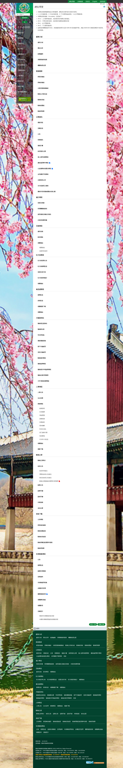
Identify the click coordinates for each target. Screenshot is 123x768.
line (26, 27)
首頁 (103, 4)
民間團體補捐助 (42, 208)
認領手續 (40, 496)
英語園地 (42, 436)
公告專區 (40, 519)
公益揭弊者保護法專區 (44, 168)
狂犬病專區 (40, 255)
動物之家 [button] (21, 81)
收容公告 (40, 466)
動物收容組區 (42, 536)
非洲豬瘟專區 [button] (22, 92)
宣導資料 (40, 576)
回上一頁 (93, 624)
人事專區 (39, 387)
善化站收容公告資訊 (45, 477)
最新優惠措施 (42, 340)
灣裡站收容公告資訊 (45, 474)
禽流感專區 (40, 289)
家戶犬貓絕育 (42, 346)
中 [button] (24, 22)
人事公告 (40, 392)
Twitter (23, 27)
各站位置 (40, 508)
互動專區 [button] (21, 54)
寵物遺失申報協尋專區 (44, 369)
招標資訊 (40, 139)
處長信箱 (40, 231)
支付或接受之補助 (43, 185)
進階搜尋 (24, 17)
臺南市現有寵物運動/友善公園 (46, 191)
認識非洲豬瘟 (42, 571)
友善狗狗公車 (42, 180)
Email (28, 27)
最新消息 (40, 122)
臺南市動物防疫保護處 (24, 8)
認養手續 (40, 491)
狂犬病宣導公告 (42, 260)
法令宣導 (40, 398)
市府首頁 (102, 1)
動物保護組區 (42, 531)
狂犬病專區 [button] (21, 59)
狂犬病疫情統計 (42, 278)
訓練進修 (42, 418)
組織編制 (40, 54)
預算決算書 (41, 203)
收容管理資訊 (43, 471)
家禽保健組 (41, 82)
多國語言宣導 (42, 588)
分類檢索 (80, 1)
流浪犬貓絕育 (42, 352)
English (95, 1)
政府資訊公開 (42, 151)
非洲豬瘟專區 (41, 554)
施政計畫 (40, 145)
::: (17, 30)
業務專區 (40, 404)
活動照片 (40, 611)
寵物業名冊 (41, 329)
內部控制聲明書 (42, 220)
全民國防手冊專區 (43, 174)
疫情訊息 (40, 300)
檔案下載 (40, 449)
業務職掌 (39, 71)
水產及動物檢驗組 (43, 88)
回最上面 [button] (101, 624)
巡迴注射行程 (42, 272)
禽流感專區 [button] (21, 65)
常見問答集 (41, 335)
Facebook (18, 27)
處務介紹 (39, 37)
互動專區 (39, 226)
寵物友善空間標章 (43, 375)
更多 (65, 656)
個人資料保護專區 (43, 157)
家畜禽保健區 (42, 525)
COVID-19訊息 (43, 439)
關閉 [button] (37, 628)
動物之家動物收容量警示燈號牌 (48, 481)
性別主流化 (42, 429)
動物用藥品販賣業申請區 (45, 542)
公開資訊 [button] (21, 43)
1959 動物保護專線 (43, 381)
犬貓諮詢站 (40, 318)
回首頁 (88, 1)
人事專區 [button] (21, 75)
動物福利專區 (42, 358)
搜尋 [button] (31, 14)
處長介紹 (40, 42)
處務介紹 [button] (21, 33)
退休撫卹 (42, 425)
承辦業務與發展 (42, 59)
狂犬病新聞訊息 (42, 266)
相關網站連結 (42, 599)
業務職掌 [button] (21, 38)
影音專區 (40, 237)
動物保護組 (41, 105)
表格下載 (39, 514)
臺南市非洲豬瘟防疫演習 (46, 616)
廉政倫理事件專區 (43, 162)
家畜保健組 (41, 76)
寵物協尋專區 (42, 363)
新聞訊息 (40, 295)
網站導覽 (72, 1)
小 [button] (19, 22)
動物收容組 (41, 99)
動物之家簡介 (42, 460)
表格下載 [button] (21, 86)
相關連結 (40, 243)
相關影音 (40, 605)
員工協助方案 (43, 432)
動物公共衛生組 (42, 94)
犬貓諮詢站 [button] (21, 70)
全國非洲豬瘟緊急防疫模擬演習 (48, 619)
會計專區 (39, 197)
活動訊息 (40, 128)
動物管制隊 (41, 111)
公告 (39, 134)
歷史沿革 (40, 48)
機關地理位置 (42, 65)
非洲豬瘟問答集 (42, 582)
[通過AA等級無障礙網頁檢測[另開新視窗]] (24, 99)
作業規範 (40, 502)
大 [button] (29, 22)
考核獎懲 (42, 415)
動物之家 (39, 455)
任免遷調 (42, 412)
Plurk (21, 27)
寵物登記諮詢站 (42, 323)
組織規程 (42, 408)
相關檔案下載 (42, 306)
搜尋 (17, 14)
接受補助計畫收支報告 (44, 214)
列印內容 (104, 7)
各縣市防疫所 (43, 251)
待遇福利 (42, 422)
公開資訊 (39, 117)
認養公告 (40, 485)
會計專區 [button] (21, 49)
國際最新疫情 (42, 594)
